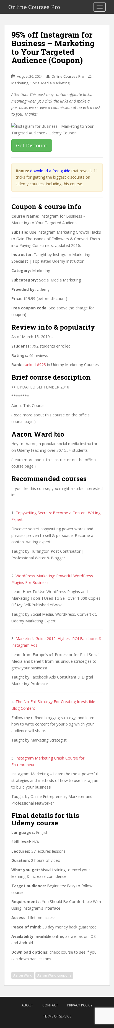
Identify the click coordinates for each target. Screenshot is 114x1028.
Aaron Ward (22, 975)
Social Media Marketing (49, 82)
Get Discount (31, 145)
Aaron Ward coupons (54, 975)
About (27, 1005)
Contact (50, 1005)
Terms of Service (57, 1016)
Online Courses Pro (34, 7)
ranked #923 (35, 364)
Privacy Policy (79, 1005)
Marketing (19, 82)
